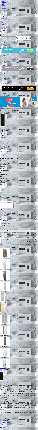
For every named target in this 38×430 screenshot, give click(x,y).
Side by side (4, 47)
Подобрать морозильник (5, 25)
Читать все (1, 383)
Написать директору (2, 429)
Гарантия (3, 1)
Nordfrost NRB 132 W (3, 357)
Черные (3, 17)
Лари (2, 22)
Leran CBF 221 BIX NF (3, 346)
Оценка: (1, 208)
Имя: (1, 199)
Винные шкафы (4, 9)
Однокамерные (4, 15)
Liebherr (3, 29)
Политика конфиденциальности (6, 422)
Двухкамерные (5, 45)
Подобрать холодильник (5, 18)
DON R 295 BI (2, 368)
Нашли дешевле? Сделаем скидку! (4, 152)
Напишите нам (4, 418)
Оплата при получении (3, 144)
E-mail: (1, 200)
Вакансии (3, 424)
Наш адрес (3, 3)
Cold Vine (3, 32)
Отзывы (3, 4)
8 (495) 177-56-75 (3, 36)
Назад (2, 12)
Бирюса (3, 24)
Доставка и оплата (4, 2)
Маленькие (3, 21)
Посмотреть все (4, 13)
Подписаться (2, 410)
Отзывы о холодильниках (5, 420)
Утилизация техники (4, 421)
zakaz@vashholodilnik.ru (3, 427)
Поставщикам (3, 423)
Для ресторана (3, 30)
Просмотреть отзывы (3, 148)
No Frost (3, 14)
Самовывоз (3, 5)
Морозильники (4, 8)
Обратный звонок (2, 41)
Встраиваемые (3, 16)
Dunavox (4, 73)
